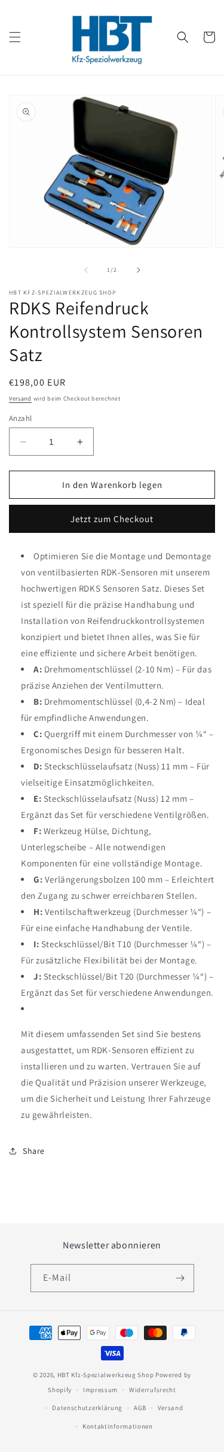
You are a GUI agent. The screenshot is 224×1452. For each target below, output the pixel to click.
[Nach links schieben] (86, 270)
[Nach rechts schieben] (138, 270)
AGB (140, 1408)
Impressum (100, 1390)
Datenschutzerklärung (87, 1408)
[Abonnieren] (180, 1278)
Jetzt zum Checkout (112, 519)
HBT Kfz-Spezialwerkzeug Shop (105, 1375)
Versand (20, 398)
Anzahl (20, 418)
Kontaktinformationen (117, 1426)
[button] (15, 37)
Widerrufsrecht (152, 1390)
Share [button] (34, 1150)
